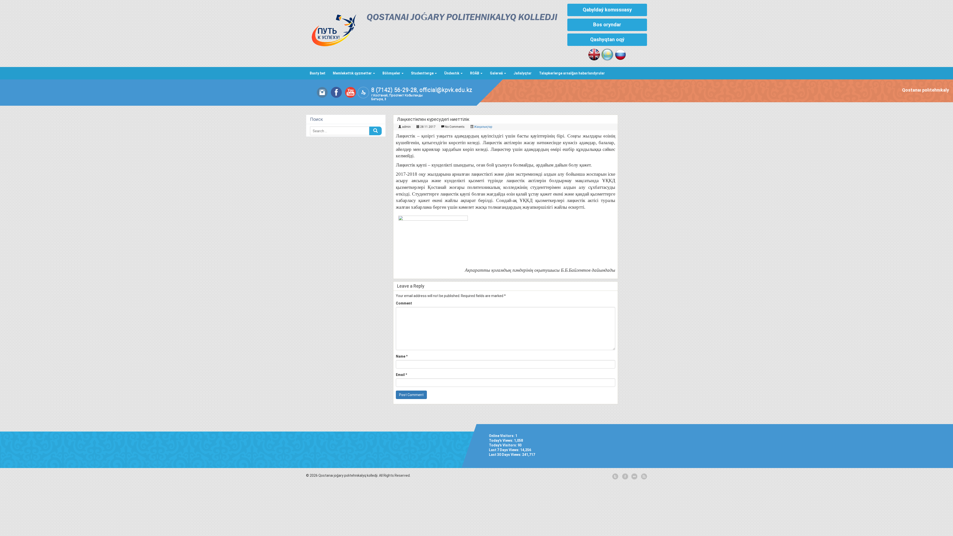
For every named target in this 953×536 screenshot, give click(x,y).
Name (402, 356)
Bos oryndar (607, 25)
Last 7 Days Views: (504, 450)
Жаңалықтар (483, 127)
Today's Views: (501, 440)
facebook (624, 476)
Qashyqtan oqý (607, 39)
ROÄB (475, 73)
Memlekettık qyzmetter (353, 73)
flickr (634, 476)
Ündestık (452, 73)
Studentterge (422, 73)
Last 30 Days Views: (505, 454)
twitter (615, 476)
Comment (404, 303)
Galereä (497, 73)
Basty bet (317, 73)
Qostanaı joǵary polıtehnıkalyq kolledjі (462, 18)
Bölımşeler (391, 73)
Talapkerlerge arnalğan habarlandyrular (572, 73)
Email (401, 375)
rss (643, 476)
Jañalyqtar (522, 73)
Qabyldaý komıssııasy (607, 10)
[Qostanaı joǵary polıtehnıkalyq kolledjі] (331, 29)
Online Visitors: (502, 435)
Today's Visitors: (503, 445)
